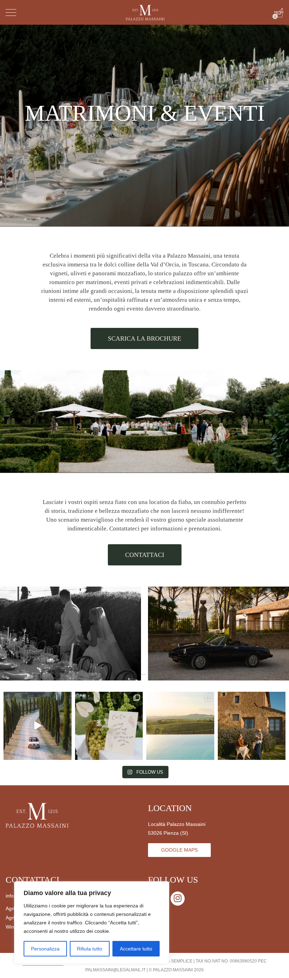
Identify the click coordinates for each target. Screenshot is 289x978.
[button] (119, 676)
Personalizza (45, 949)
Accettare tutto (136, 949)
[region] (91, 922)
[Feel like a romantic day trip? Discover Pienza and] (38, 726)
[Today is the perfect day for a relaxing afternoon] (252, 726)
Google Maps (179, 850)
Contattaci (144, 554)
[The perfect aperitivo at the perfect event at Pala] (109, 726)
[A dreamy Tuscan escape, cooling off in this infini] (180, 726)
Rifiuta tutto (89, 949)
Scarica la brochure (144, 338)
